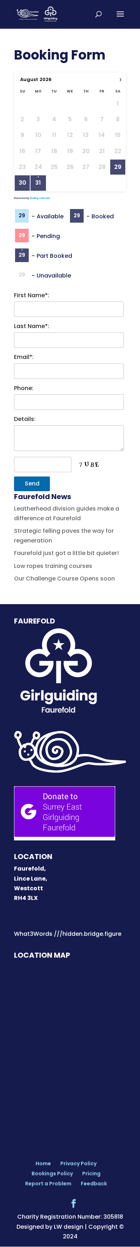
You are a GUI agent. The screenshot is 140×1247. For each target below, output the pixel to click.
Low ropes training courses (53, 566)
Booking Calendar (40, 198)
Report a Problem (48, 1183)
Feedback (94, 1183)
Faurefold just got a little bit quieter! (66, 553)
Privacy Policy (78, 1163)
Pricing (91, 1173)
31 (38, 183)
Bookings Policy (52, 1173)
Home (43, 1163)
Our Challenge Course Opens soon (64, 578)
